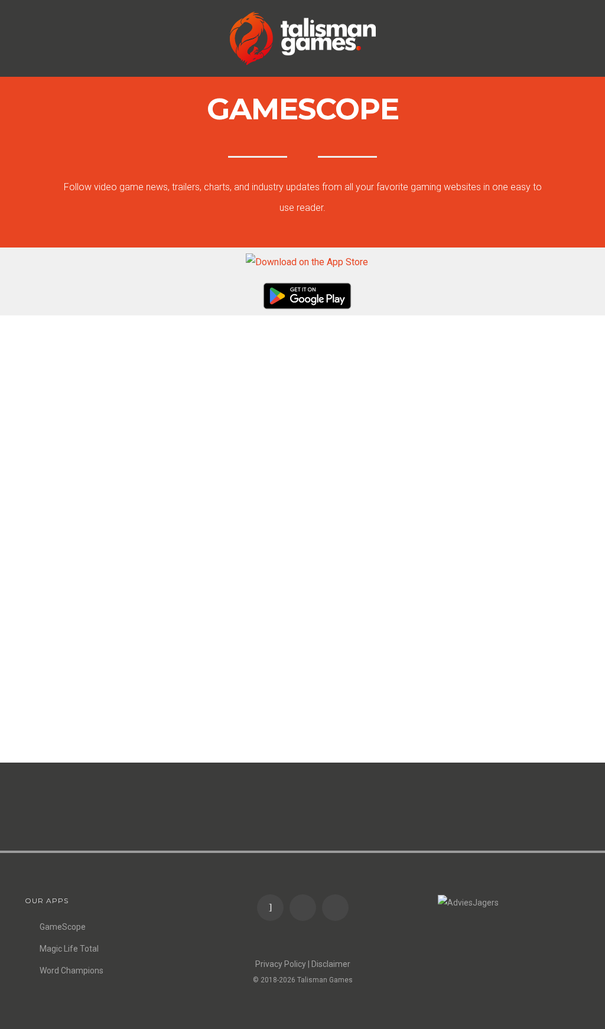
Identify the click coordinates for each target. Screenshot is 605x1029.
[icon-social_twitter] (335, 907)
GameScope (63, 927)
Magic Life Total (69, 948)
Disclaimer (330, 964)
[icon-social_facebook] (306, 907)
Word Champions (71, 970)
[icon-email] (273, 907)
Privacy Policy (280, 964)
